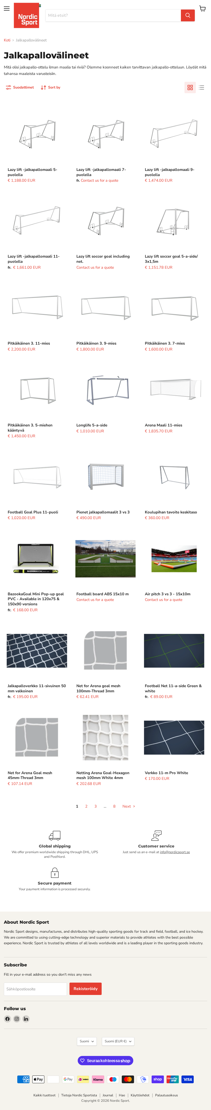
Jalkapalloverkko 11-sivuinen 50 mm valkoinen (37, 688)
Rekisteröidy (86, 989)
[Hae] (188, 15)
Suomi (84, 1041)
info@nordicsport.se (175, 852)
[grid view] (190, 87)
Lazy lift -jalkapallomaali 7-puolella (101, 172)
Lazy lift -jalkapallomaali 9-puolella (170, 172)
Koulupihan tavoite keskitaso (171, 512)
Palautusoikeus (166, 1095)
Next (127, 806)
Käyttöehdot (140, 1095)
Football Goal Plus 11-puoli (33, 512)
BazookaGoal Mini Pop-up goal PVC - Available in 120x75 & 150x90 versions (36, 599)
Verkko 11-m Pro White (166, 772)
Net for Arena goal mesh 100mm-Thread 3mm (98, 688)
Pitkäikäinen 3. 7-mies (165, 343)
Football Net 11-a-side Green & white (173, 688)
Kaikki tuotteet (44, 1095)
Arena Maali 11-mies (163, 425)
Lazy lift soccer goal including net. (103, 259)
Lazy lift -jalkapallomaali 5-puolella (32, 172)
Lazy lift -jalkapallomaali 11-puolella (34, 259)
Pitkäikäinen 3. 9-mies (96, 343)
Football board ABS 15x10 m (102, 594)
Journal (108, 1095)
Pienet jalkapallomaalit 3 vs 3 (103, 512)
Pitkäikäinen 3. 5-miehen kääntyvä (30, 428)
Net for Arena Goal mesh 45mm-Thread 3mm (30, 775)
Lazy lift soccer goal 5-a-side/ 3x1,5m (171, 259)
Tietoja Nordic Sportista (79, 1095)
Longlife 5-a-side (91, 425)
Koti (7, 40)
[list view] (201, 87)
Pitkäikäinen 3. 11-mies (29, 343)
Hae (122, 1095)
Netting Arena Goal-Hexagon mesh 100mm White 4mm (102, 775)
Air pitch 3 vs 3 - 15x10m (167, 594)
